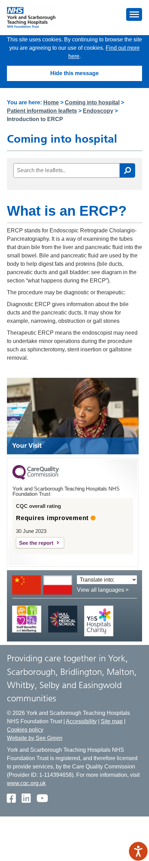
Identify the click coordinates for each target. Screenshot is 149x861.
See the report (36, 543)
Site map (112, 721)
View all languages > (103, 590)
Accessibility (81, 721)
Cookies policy (25, 730)
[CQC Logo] (35, 478)
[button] (134, 14)
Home (51, 102)
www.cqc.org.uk (26, 783)
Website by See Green (34, 738)
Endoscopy (98, 111)
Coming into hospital (92, 102)
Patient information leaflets (42, 111)
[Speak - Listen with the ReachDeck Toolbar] (138, 851)
